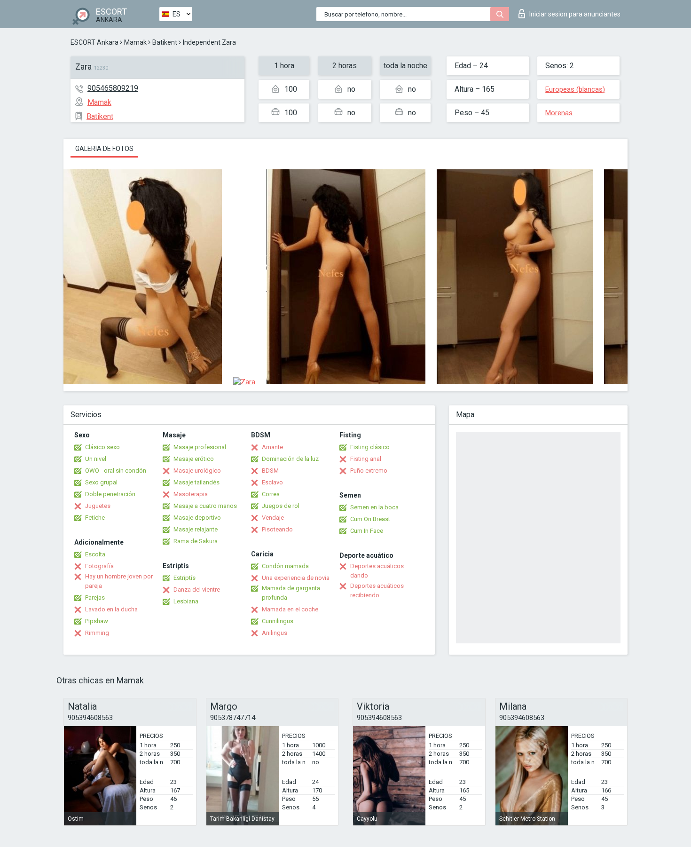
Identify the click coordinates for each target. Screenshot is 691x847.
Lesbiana (185, 601)
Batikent (164, 42)
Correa (271, 494)
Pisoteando (277, 529)
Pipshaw (96, 621)
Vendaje (273, 517)
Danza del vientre (196, 589)
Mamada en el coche (290, 609)
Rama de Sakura (195, 541)
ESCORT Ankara (94, 42)
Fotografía (99, 566)
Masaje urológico (197, 470)
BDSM (270, 470)
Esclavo (272, 482)
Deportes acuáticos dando (377, 570)
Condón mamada (285, 566)
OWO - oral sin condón (115, 470)
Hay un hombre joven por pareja (119, 581)
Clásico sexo (102, 447)
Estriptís (184, 577)
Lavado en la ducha (111, 609)
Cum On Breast (370, 518)
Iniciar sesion (574, 14)
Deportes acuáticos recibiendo (377, 590)
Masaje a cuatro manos (205, 505)
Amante (272, 447)
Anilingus (274, 632)
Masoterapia (190, 494)
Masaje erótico (193, 458)
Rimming (97, 632)
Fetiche (95, 517)
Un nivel (95, 458)
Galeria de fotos (104, 148)
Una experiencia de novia (296, 577)
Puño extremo (368, 470)
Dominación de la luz (290, 458)
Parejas (95, 597)
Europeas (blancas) (575, 89)
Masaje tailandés (196, 482)
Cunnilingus (277, 621)
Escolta (95, 554)
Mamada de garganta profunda (291, 593)
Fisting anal (365, 458)
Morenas (559, 113)
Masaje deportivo (197, 517)
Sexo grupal (101, 482)
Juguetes (97, 505)
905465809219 (112, 88)
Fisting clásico (370, 447)
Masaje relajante (195, 529)
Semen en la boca (374, 507)
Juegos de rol (280, 505)
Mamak (135, 42)
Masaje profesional (199, 447)
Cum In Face (366, 530)
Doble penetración (110, 494)
